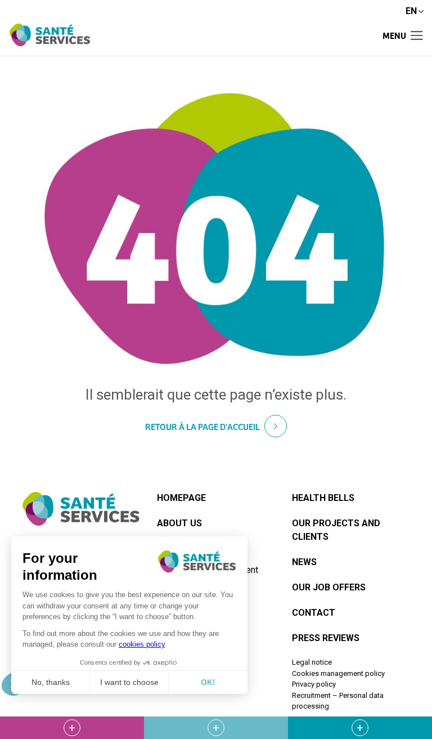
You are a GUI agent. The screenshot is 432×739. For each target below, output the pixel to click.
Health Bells (323, 497)
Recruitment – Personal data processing (338, 701)
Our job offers (329, 587)
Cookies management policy (338, 673)
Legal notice (312, 662)
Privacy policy (314, 684)
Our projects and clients (336, 530)
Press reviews (325, 638)
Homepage (181, 497)
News (304, 562)
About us (179, 523)
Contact (313, 612)
